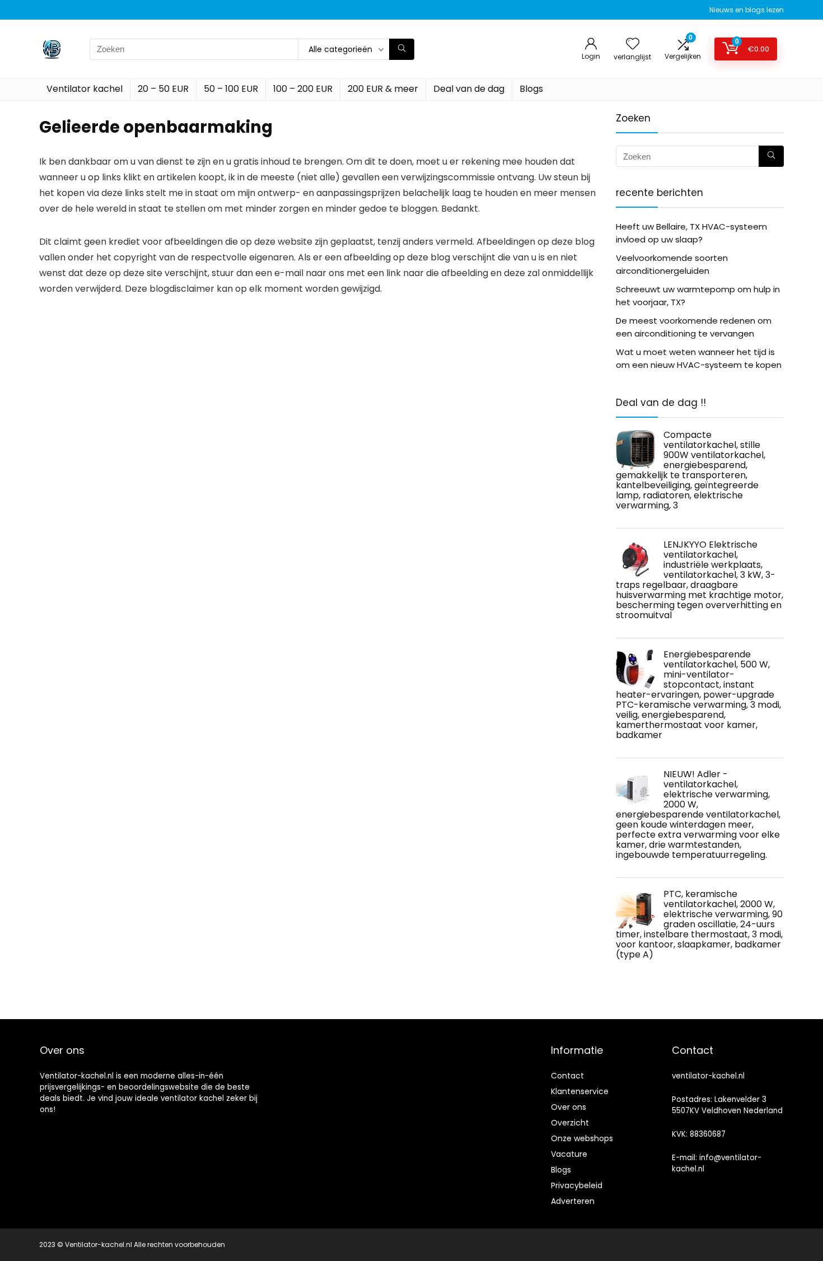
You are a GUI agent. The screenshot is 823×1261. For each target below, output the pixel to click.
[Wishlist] (632, 44)
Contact (567, 1075)
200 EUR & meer (383, 88)
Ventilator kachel (84, 88)
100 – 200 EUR (303, 88)
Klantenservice (580, 1091)
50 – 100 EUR (231, 88)
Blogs (531, 88)
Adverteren (573, 1201)
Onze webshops (582, 1138)
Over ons (568, 1107)
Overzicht (570, 1122)
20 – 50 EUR (163, 88)
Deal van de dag (468, 88)
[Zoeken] (401, 49)
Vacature (569, 1154)
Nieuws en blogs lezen (746, 10)
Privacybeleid (576, 1185)
